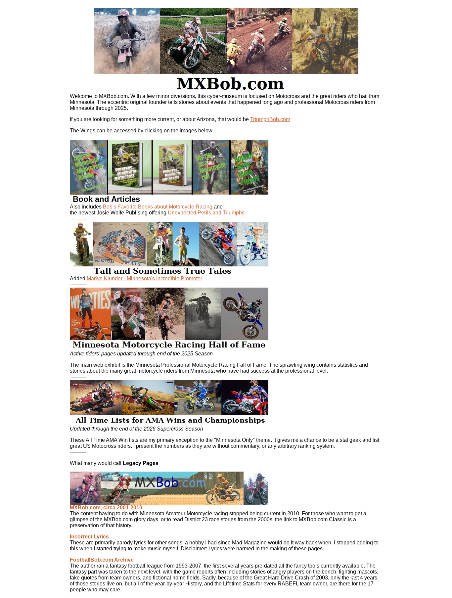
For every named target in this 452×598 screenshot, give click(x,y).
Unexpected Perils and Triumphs (206, 212)
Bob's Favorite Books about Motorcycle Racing (157, 206)
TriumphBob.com (270, 119)
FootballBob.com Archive (102, 560)
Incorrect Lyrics (89, 536)
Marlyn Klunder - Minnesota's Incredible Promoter (144, 278)
